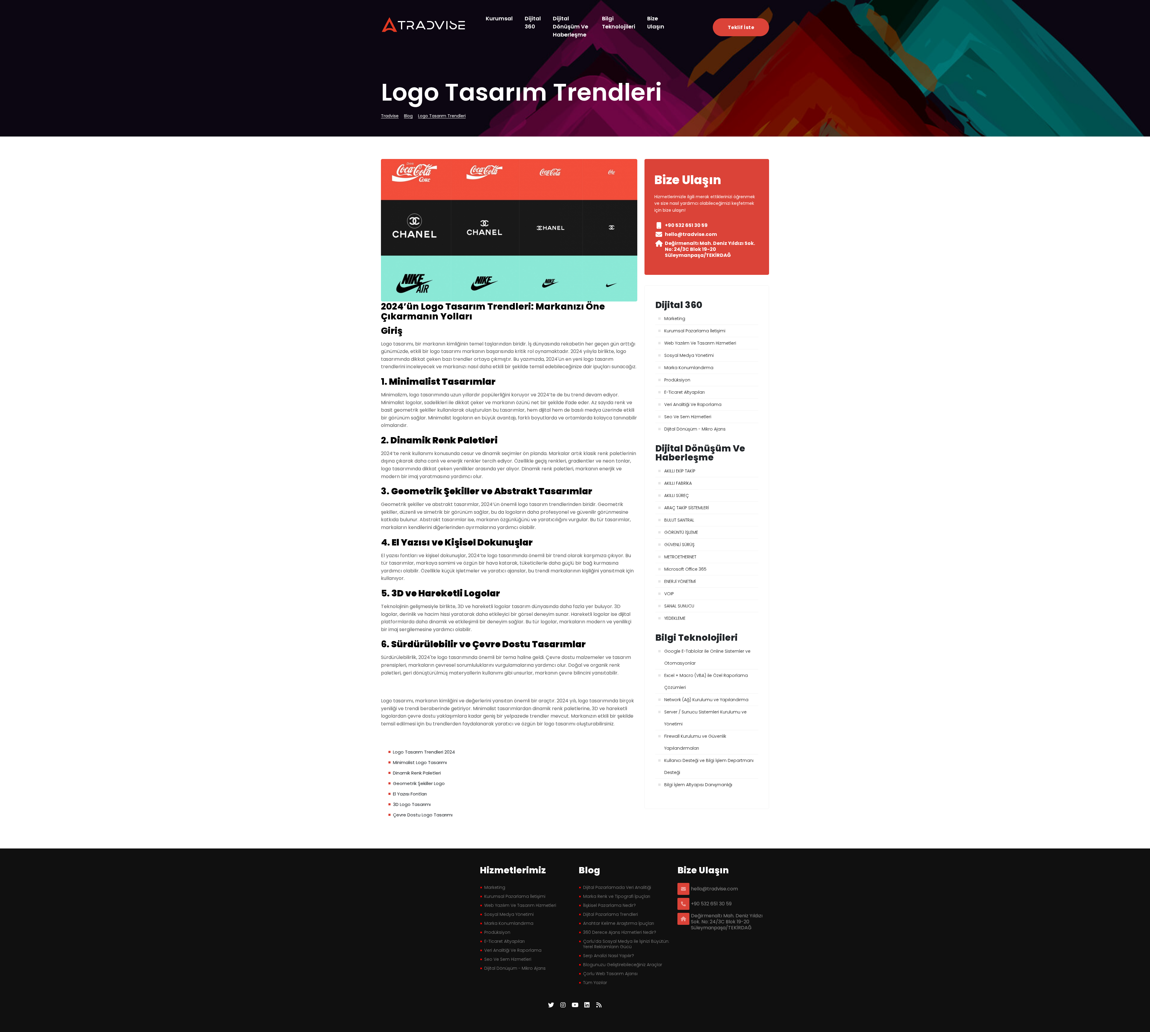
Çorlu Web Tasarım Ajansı (610, 974)
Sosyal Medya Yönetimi (689, 355)
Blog (408, 116)
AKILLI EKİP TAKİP (679, 471)
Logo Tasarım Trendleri (442, 116)
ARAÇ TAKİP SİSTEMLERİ (686, 508)
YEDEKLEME (675, 618)
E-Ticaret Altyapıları (684, 392)
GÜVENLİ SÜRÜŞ (679, 545)
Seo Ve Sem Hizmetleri (687, 417)
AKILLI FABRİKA (678, 483)
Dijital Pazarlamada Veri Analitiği (617, 887)
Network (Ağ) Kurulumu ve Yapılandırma (706, 700)
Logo (424, 24)
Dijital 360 (533, 22)
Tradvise (390, 116)
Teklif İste (741, 27)
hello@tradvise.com (714, 889)
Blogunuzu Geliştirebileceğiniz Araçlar (622, 965)
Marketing (674, 319)
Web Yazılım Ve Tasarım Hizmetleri (700, 343)
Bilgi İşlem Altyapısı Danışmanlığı (698, 785)
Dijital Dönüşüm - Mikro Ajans (695, 429)
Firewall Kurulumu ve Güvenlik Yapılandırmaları (695, 742)
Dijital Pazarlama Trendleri (610, 914)
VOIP (669, 594)
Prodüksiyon (677, 380)
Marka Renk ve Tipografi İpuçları (616, 896)
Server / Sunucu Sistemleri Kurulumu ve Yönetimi (705, 718)
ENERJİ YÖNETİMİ (680, 581)
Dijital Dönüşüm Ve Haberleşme (570, 26)
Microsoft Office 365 (685, 569)
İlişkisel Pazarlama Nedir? (609, 905)
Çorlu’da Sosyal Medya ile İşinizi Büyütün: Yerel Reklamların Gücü (626, 944)
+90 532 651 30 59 (711, 904)
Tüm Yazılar (595, 983)
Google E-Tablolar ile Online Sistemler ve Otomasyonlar (707, 657)
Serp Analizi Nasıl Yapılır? (608, 956)
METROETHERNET (680, 557)
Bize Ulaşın (655, 22)
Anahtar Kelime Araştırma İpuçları (618, 923)
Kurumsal (499, 18)
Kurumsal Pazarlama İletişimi (694, 331)
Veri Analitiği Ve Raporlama (692, 404)
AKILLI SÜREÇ (676, 495)
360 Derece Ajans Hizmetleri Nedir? (619, 932)
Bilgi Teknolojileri (618, 22)
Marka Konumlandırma (688, 368)
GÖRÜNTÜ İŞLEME (681, 532)
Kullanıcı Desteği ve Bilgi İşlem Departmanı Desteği (708, 766)
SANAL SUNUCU (679, 606)
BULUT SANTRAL (679, 520)
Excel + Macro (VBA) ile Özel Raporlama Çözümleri (706, 681)
